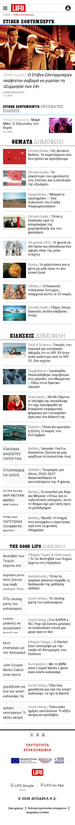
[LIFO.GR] (18, 8)
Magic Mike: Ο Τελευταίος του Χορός (21, 124)
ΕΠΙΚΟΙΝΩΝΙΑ (37, 750)
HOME (6, 15)
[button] (5, 8)
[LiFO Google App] (23, 786)
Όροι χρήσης (15, 808)
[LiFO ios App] (53, 787)
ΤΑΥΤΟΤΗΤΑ (37, 745)
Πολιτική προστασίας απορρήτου (47, 808)
